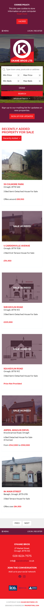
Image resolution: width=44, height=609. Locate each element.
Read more (22, 14)
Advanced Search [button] (20, 99)
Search (22, 94)
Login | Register (34, 31)
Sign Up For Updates (22, 116)
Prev (17, 523)
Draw (22, 88)
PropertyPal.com (32, 605)
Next (26, 523)
